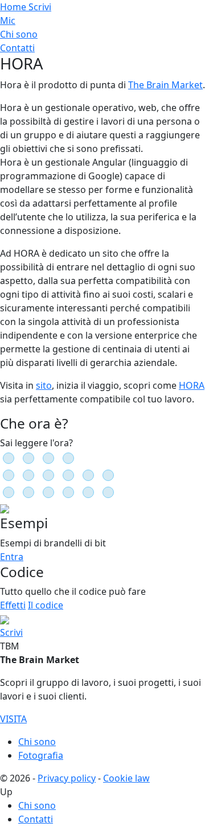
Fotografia (40, 755)
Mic (7, 20)
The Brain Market (165, 85)
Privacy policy (67, 778)
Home (14, 7)
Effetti (13, 605)
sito (44, 385)
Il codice (45, 605)
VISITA (13, 719)
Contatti (17, 48)
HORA (191, 385)
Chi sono (19, 34)
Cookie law (126, 778)
